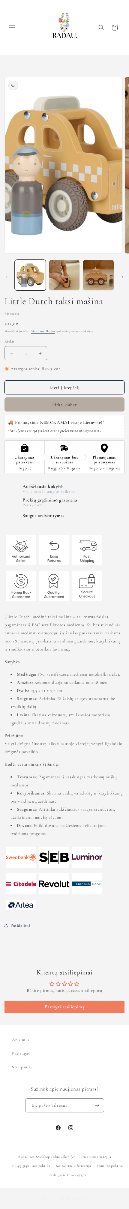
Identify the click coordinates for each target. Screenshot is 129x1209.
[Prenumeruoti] (97, 1105)
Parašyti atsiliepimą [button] (65, 1007)
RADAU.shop (40, 1156)
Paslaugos (21, 1053)
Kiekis (9, 341)
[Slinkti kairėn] (6, 276)
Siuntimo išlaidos (43, 331)
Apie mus (20, 1039)
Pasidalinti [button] (20, 925)
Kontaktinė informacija (73, 1166)
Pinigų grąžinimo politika (31, 1166)
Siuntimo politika (110, 1166)
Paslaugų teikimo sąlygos (67, 1175)
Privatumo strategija (95, 1157)
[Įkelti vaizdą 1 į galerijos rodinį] (30, 275)
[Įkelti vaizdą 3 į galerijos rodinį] (98, 275)
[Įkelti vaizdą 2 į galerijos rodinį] (64, 275)
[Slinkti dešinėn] (122, 276)
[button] (12, 27)
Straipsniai (22, 1067)
